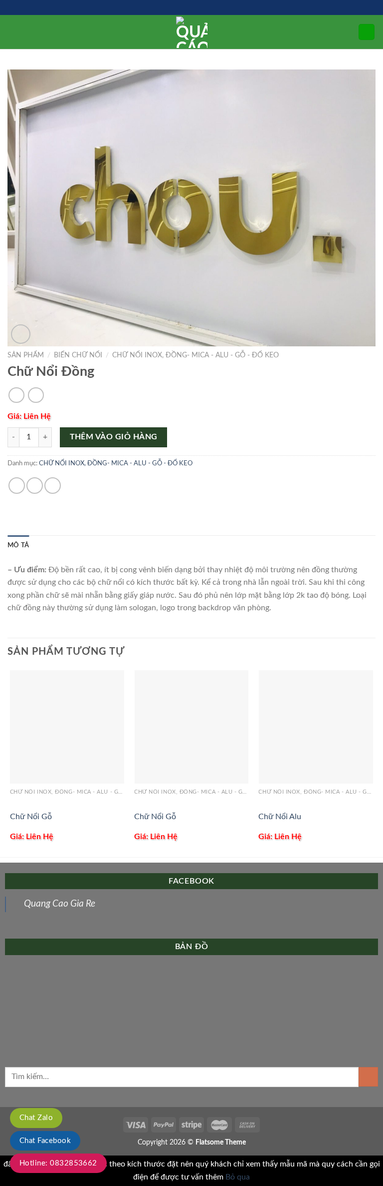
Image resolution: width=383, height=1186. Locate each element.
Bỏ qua (237, 1177)
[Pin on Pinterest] (52, 485)
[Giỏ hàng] (367, 32)
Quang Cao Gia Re (59, 904)
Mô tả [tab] (18, 545)
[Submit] (368, 1077)
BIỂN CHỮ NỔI (78, 355)
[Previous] (10, 762)
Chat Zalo (36, 1118)
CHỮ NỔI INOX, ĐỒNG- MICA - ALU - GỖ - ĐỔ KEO (195, 355)
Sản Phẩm (25, 355)
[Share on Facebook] (16, 485)
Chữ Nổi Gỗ (31, 817)
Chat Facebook (45, 1141)
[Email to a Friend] (34, 485)
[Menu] (13, 31)
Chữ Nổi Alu (279, 817)
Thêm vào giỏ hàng (114, 437)
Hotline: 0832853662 (58, 1163)
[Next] (372, 762)
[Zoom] (20, 334)
